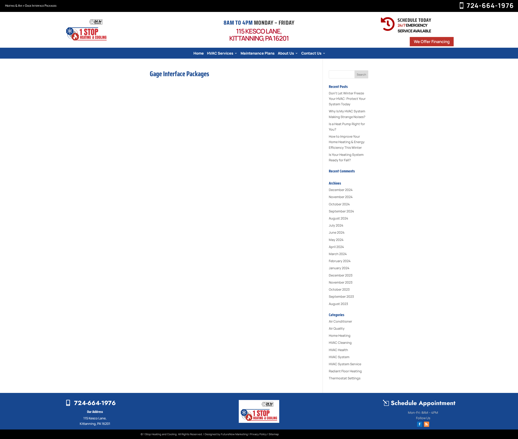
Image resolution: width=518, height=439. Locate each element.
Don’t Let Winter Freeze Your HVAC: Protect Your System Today (347, 98)
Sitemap (274, 434)
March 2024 (338, 254)
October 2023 (339, 289)
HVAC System (339, 357)
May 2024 (336, 239)
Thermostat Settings (344, 378)
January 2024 (339, 268)
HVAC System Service (345, 364)
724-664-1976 (490, 5)
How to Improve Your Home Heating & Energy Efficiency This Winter (347, 142)
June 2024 (337, 232)
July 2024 (336, 225)
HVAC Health (338, 350)
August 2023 (338, 304)
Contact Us (311, 54)
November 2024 (341, 197)
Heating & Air (13, 5)
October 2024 (339, 204)
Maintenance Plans (258, 54)
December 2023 (340, 275)
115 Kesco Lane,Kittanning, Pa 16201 (259, 35)
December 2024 (341, 190)
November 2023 (340, 282)
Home (198, 54)
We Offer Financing (432, 41)
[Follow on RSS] (426, 424)
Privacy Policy (258, 434)
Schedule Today (414, 20)
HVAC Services (220, 54)
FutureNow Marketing (234, 434)
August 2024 (338, 218)
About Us (286, 54)
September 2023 (341, 296)
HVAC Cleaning (340, 342)
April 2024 (336, 247)
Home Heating (339, 335)
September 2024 (341, 211)
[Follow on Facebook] (419, 424)
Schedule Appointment (423, 403)
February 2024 (340, 261)
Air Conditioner (340, 321)
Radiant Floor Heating (345, 371)
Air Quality (337, 328)
